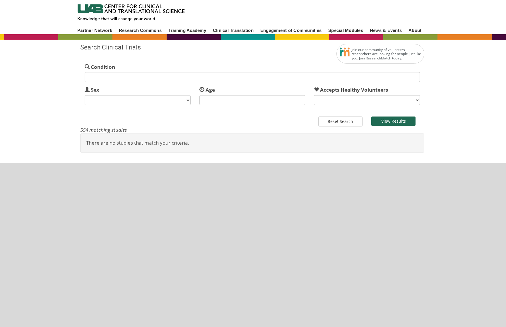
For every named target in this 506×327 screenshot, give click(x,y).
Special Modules (345, 30)
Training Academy (187, 30)
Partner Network (94, 30)
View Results (393, 121)
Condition (103, 67)
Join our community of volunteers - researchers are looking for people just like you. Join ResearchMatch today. (386, 54)
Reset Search (340, 121)
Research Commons (140, 30)
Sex (95, 89)
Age (210, 89)
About (414, 30)
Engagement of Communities (291, 30)
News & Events (386, 30)
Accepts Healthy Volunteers (354, 89)
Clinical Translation (233, 30)
